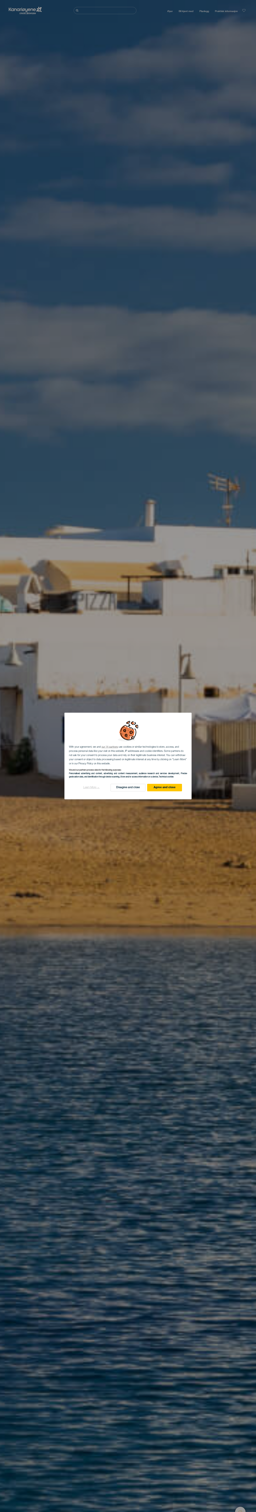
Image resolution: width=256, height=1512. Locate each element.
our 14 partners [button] (110, 747)
